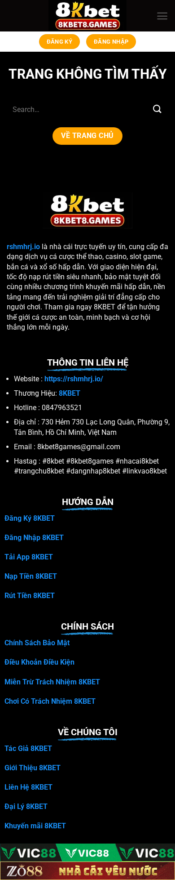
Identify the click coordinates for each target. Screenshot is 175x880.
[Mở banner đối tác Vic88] (87, 853)
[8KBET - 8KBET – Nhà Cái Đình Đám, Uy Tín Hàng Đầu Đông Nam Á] (87, 15)
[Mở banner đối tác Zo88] (87, 871)
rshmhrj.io (23, 246)
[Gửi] (157, 109)
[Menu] (162, 16)
